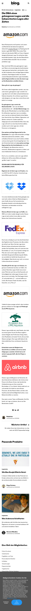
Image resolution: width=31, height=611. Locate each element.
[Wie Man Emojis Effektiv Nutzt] (15, 456)
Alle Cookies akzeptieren (16, 602)
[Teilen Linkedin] (15, 410)
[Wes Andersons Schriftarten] (15, 503)
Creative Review (13, 49)
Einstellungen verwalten (6, 602)
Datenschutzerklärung (11, 598)
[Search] (28, 3)
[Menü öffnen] (2, 3)
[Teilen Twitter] (18, 410)
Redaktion (4, 27)
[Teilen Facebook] (13, 410)
